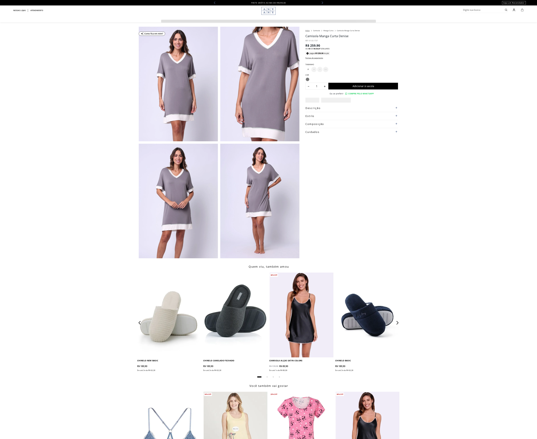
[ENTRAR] (514, 10)
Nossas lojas (19, 10)
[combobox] (484, 10)
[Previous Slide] (215, 3)
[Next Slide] (321, 3)
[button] (308, 69)
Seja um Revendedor (514, 3)
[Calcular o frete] (382, 111)
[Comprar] (363, 91)
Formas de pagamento (314, 58)
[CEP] (336, 108)
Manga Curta (328, 30)
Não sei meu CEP (312, 117)
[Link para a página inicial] (307, 30)
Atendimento (36, 10)
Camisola (316, 30)
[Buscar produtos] (506, 10)
